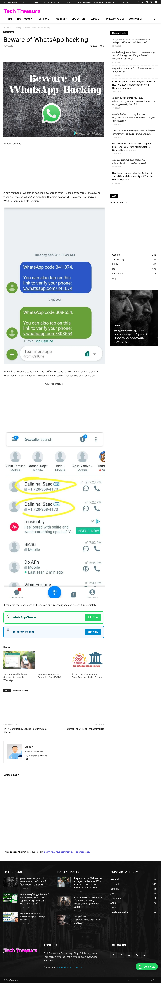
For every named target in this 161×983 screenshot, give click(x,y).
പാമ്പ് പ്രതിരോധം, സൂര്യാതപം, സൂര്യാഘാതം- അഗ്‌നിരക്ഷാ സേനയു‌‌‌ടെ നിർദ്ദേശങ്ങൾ (133, 117)
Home (6, 27)
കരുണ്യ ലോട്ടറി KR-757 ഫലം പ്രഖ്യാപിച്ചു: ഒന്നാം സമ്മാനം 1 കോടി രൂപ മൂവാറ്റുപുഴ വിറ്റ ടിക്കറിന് (134, 101)
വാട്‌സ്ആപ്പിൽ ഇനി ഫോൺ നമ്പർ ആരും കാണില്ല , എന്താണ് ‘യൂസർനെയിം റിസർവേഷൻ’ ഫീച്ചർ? (133, 55)
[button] (154, 19)
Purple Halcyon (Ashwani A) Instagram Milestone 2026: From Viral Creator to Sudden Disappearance (131, 146)
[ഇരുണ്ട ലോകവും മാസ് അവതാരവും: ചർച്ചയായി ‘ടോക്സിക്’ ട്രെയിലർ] (134, 318)
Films (117, 325)
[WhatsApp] (39, 53)
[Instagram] (142, 2)
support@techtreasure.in (69, 967)
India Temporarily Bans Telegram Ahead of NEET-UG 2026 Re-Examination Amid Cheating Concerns (133, 84)
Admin (29, 746)
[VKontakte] (144, 955)
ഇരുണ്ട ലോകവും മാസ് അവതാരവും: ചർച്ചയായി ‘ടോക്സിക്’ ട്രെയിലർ (131, 41)
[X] (147, 2)
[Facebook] (138, 2)
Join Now (93, 617)
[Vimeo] (151, 2)
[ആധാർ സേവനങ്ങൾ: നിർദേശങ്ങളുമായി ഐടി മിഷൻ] (10, 917)
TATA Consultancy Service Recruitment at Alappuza (25, 730)
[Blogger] (113, 955)
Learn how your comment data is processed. (67, 851)
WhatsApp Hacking (20, 690)
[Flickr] (129, 955)
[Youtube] (156, 2)
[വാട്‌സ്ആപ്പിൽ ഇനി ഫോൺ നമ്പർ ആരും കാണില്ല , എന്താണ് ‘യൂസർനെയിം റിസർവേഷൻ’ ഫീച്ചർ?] (10, 898)
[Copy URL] (54, 53)
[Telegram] (47, 53)
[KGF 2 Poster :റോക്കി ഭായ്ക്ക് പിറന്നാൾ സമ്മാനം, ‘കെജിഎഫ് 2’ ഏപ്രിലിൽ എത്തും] (64, 901)
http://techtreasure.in (34, 751)
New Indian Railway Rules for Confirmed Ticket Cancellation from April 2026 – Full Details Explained (132, 176)
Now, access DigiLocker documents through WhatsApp (15, 677)
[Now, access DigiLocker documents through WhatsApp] (19, 660)
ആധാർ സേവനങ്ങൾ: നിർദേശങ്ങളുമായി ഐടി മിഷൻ (133, 70)
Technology (17, 27)
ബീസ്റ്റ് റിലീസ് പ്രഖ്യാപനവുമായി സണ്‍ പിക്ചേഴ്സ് (87, 919)
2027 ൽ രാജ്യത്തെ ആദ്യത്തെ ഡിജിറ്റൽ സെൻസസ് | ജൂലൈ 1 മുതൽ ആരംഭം (133, 132)
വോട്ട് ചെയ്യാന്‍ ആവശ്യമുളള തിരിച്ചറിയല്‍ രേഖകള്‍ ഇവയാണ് (129, 161)
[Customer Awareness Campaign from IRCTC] (53, 660)
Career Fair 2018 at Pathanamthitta (85, 728)
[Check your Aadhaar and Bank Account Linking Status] (87, 660)
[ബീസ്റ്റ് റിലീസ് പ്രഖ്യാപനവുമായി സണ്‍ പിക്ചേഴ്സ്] (64, 920)
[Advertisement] (53, 168)
